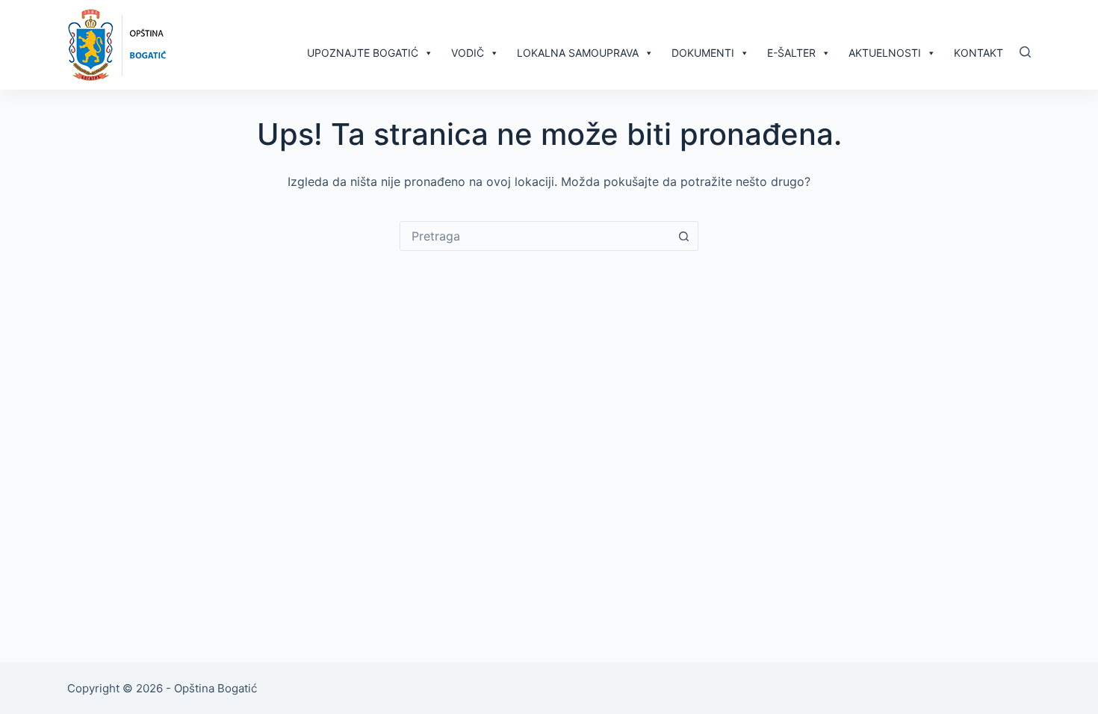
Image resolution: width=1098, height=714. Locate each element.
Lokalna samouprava (578, 52)
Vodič (467, 52)
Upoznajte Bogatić (362, 52)
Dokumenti (702, 52)
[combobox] (534, 236)
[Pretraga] (1025, 52)
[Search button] (683, 236)
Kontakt (978, 52)
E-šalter (791, 52)
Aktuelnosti (885, 52)
